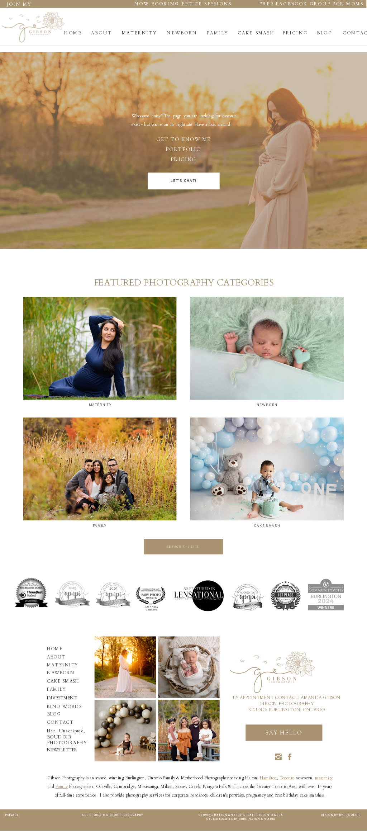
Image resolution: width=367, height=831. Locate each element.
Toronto (287, 778)
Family (62, 786)
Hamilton (268, 778)
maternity (324, 778)
